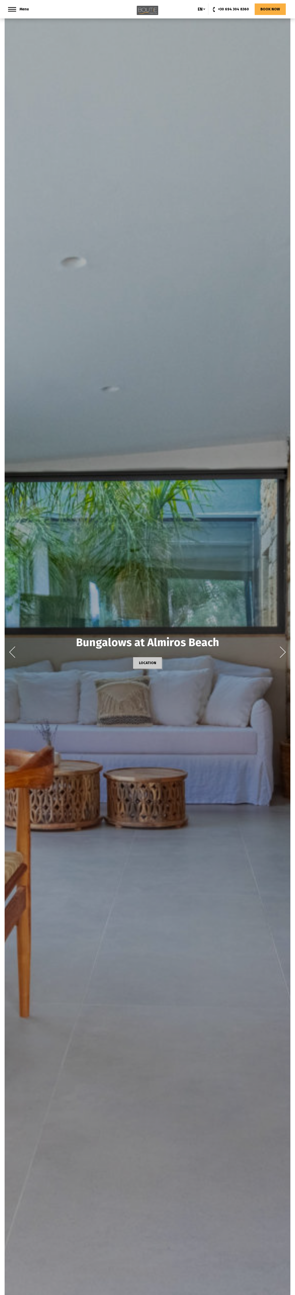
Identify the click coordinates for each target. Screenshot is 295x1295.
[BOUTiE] (147, 10)
